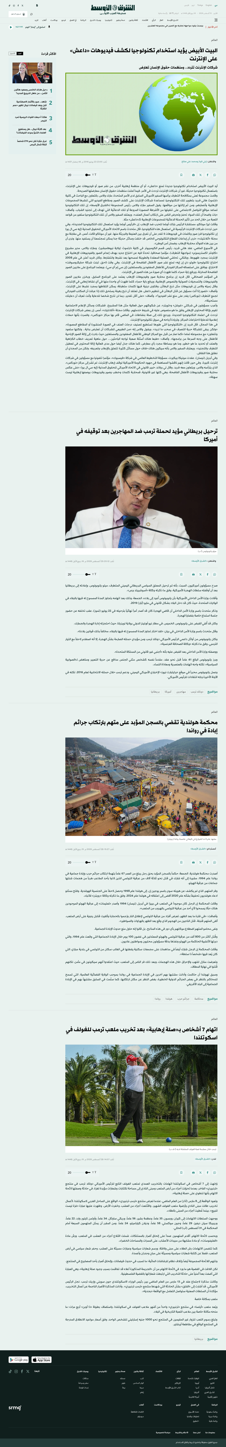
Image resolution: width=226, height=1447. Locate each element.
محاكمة (198, 999)
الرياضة (83, 20)
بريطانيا (155, 692)
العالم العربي (213, 1379)
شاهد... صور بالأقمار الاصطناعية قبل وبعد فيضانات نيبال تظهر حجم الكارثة (30, 105)
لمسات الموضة (83, 1388)
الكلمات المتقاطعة (137, 1412)
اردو (193, 5)
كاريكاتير (178, 1383)
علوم (123, 1383)
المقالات (178, 1379)
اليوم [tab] (20, 53)
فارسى (186, 5)
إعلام (142, 1393)
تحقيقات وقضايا (193, 1417)
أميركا (168, 692)
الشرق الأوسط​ (172, 20)
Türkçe (200, 5)
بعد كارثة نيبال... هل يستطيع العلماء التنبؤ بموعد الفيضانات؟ (31, 131)
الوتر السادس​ (138, 1383)
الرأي (154, 20)
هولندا (169, 999)
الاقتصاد (145, 20)
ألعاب (44, 20)
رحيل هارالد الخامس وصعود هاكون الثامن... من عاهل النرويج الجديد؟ (30, 91)
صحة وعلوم (120, 20)
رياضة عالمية (213, 1421)
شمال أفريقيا (209, 1388)
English (209, 5)
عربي (216, 5)
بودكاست (53, 20)
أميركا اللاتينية (194, 1397)
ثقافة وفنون (133, 20)
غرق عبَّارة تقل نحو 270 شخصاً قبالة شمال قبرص (32, 143)
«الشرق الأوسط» (199, 561)
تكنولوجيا (108, 20)
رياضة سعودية (212, 1412)
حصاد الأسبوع (193, 1412)
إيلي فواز (202, 161)
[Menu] (216, 20)
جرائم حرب (183, 999)
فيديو (63, 20)
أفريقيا (196, 1393)
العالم (161, 20)
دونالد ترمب (197, 692)
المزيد (36, 20)
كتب (142, 1379)
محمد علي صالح (189, 161)
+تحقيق (196, 1421)
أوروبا (197, 1383)
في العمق (73, 20)
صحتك (122, 1379)
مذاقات (85, 1379)
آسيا (197, 1388)
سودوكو (141, 1417)
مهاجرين (181, 692)
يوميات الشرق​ (95, 20)
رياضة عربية (213, 1417)
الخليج (212, 1383)
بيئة (123, 1388)
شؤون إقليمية (213, 1397)
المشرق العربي (209, 1393)
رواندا (158, 999)
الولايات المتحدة (193, 1379)
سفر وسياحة (83, 1383)
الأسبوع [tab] (12, 53)
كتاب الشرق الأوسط (173, 1388)
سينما (142, 1388)
